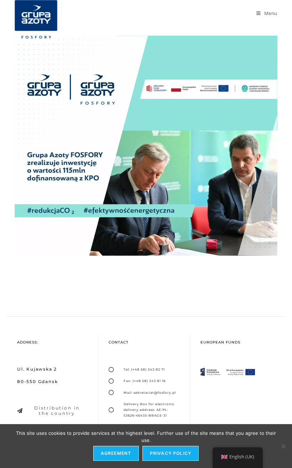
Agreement (116, 453)
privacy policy (171, 453)
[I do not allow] (283, 446)
